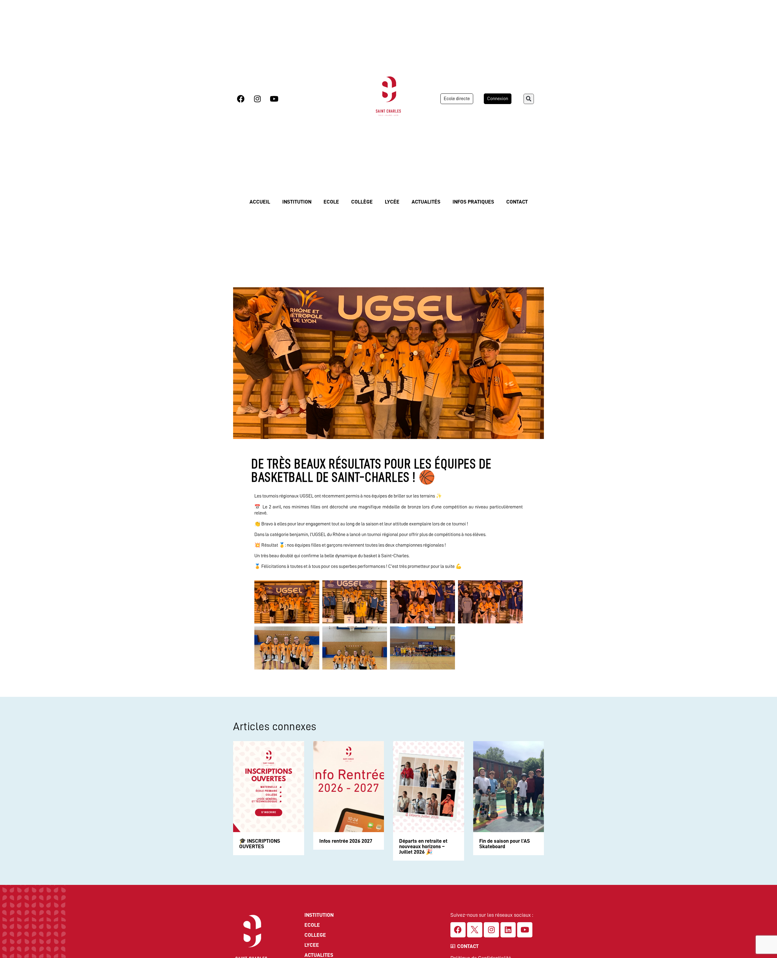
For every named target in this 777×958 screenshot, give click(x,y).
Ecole (331, 201)
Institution (296, 201)
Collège (362, 201)
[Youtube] (274, 98)
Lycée (392, 201)
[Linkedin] (508, 929)
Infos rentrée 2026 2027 (345, 841)
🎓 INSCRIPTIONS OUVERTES (259, 843)
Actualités (426, 201)
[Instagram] (257, 98)
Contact (517, 201)
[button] (529, 99)
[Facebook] (240, 98)
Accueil (259, 201)
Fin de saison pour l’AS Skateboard (504, 843)
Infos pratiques (473, 201)
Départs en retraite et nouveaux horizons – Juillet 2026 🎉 (423, 846)
